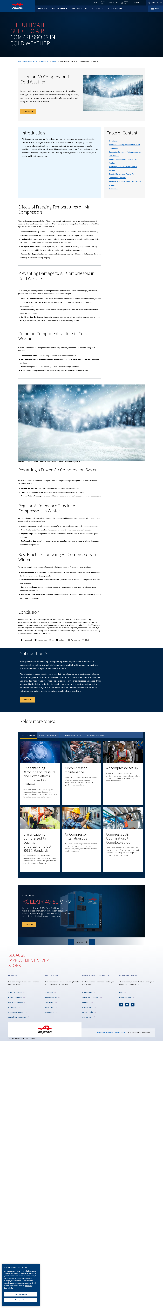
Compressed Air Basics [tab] (95, 735)
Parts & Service (59, 8)
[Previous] (71, 942)
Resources (97, 8)
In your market (115, 8)
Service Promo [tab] (79, 942)
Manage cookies (120, 1032)
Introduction (114, 141)
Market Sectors (79, 8)
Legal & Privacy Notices (105, 1033)
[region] (21, 1285)
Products (42, 8)
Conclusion (113, 189)
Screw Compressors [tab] (48, 735)
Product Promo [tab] (77, 942)
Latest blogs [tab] (28, 735)
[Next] (92, 942)
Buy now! (29, 924)
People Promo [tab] (82, 942)
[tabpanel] (81, 805)
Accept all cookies (21, 1294)
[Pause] (86, 942)
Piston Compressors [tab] (71, 735)
